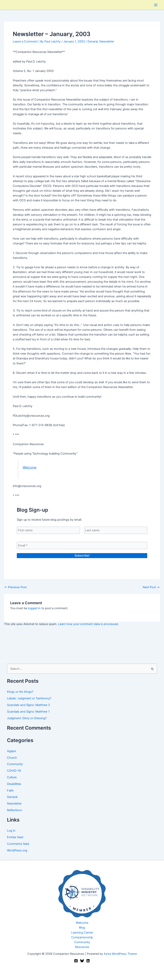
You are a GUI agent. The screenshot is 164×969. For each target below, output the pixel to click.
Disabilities (14, 784)
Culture (12, 777)
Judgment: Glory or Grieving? (27, 718)
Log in (11, 830)
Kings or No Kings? (20, 692)
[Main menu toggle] (156, 5)
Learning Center (82, 932)
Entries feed (15, 837)
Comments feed (18, 844)
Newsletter (106, 41)
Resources (82, 947)
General (92, 41)
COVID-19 (14, 770)
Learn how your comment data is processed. (88, 624)
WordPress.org (17, 850)
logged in (34, 608)
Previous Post (15, 587)
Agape (11, 751)
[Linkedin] (88, 961)
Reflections (14, 810)
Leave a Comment (25, 41)
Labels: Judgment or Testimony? (29, 698)
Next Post (151, 587)
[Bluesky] (82, 961)
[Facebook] (76, 961)
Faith (10, 790)
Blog (82, 927)
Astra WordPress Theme (120, 954)
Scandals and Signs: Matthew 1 (28, 711)
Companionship (82, 937)
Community (15, 764)
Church (12, 757)
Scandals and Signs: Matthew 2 (28, 705)
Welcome (29, 467)
